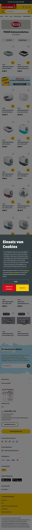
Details (15, 281)
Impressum (26, 270)
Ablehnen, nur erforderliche (9, 288)
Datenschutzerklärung (14, 272)
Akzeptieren (22, 287)
